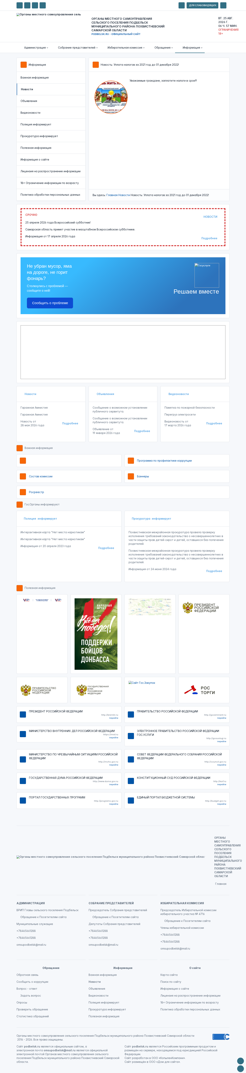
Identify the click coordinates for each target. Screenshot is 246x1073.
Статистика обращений (33, 1016)
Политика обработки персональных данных (50, 194)
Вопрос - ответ (27, 988)
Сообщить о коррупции (32, 981)
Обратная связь (27, 974)
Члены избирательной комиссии (182, 927)
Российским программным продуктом (188, 1046)
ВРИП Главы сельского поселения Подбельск (47, 910)
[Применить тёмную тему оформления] (43, 5)
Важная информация (35, 77)
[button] (33, 47)
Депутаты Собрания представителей (114, 924)
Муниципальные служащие (35, 924)
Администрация (31, 903)
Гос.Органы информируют (42, 504)
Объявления (29, 101)
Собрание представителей (111, 903)
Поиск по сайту (170, 981)
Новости (124, 195)
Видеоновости (30, 112)
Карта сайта (169, 974)
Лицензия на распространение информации (51, 171)
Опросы (22, 1002)
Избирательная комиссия (182, 903)
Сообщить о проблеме (50, 303)
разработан (140, 1058)
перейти (113, 718)
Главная (112, 195)
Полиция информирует (36, 124)
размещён (139, 1061)
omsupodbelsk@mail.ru (31, 944)
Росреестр (36, 492)
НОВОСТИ (210, 216)
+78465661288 (26, 930)
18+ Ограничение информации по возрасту (50, 183)
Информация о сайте (35, 159)
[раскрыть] (182, 5)
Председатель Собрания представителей (118, 910)
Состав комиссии (40, 476)
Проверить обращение (32, 1009)
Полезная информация (36, 147)
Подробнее (209, 238)
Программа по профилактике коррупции (164, 460)
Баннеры (143, 476)
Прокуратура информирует (39, 136)
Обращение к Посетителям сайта (43, 917)
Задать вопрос (30, 995)
